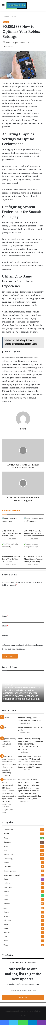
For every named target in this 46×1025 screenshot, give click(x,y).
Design (6, 916)
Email (5, 626)
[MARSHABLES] (16, 5)
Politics (7, 933)
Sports (6, 912)
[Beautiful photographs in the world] (9, 731)
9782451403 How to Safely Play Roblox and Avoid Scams (12, 533)
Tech (6, 838)
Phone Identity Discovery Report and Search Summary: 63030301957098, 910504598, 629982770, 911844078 (31, 744)
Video (6, 928)
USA (5, 850)
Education (8, 887)
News (6, 846)
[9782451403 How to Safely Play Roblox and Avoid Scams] (12, 522)
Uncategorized (10, 871)
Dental (6, 941)
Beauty (6, 891)
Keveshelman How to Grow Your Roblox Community (11, 559)
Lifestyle (7, 867)
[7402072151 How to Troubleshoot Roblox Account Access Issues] (34, 522)
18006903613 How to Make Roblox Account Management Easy (33, 559)
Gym (5, 937)
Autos (6, 908)
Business (7, 842)
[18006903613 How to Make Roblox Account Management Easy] (34, 548)
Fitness (7, 904)
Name (5, 616)
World (13, 17)
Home (6, 17)
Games (6, 879)
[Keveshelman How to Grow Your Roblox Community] (12, 548)
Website (5, 635)
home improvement (12, 875)
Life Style (7, 920)
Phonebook (8, 854)
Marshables (8, 830)
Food (6, 900)
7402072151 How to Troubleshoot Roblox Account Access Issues (34, 533)
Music (6, 924)
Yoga (6, 945)
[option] (23, 687)
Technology (8, 858)
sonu (8, 43)
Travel (6, 895)
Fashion (7, 883)
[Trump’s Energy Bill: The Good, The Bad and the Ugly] (9, 720)
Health (6, 863)
